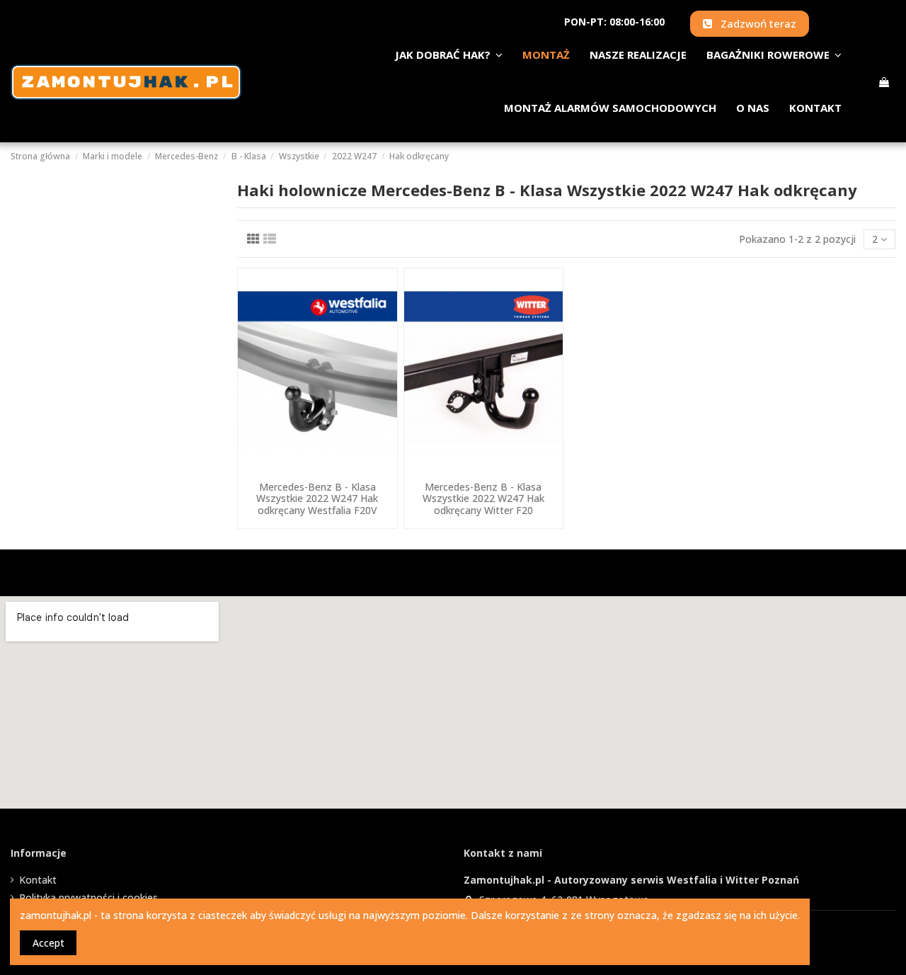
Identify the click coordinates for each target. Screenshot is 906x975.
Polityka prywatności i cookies (88, 897)
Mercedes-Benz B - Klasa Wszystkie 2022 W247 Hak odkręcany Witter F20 (483, 499)
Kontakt (38, 879)
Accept (48, 943)
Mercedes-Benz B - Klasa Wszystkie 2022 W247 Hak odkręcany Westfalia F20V (317, 499)
